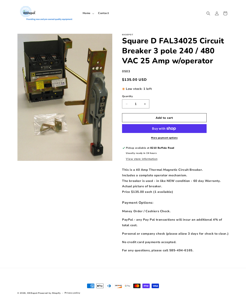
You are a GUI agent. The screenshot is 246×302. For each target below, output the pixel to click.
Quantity (127, 96)
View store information (141, 159)
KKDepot (32, 293)
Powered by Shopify (49, 293)
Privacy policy (72, 292)
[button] (88, 13)
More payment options (164, 137)
